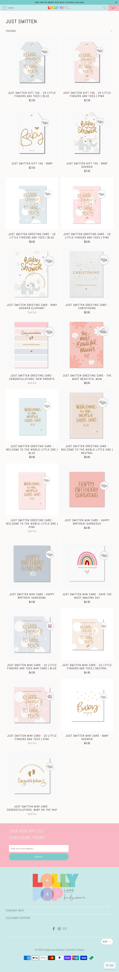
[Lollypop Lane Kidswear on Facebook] (53, 929)
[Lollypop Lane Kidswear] (59, 8)
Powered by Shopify (75, 949)
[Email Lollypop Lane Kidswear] (65, 929)
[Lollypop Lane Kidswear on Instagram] (59, 929)
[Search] (104, 8)
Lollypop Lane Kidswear (54, 949)
